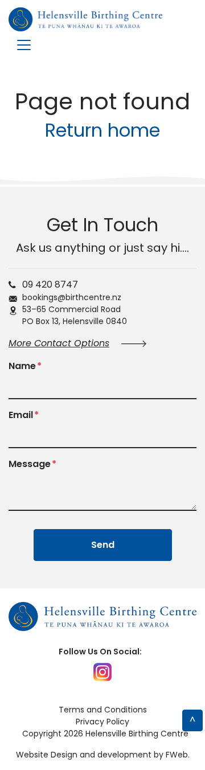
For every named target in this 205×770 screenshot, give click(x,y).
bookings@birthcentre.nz (71, 297)
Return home (102, 130)
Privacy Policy (102, 721)
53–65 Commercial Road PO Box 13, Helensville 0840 (74, 315)
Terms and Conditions (103, 709)
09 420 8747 (50, 284)
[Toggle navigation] (24, 45)
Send (102, 544)
